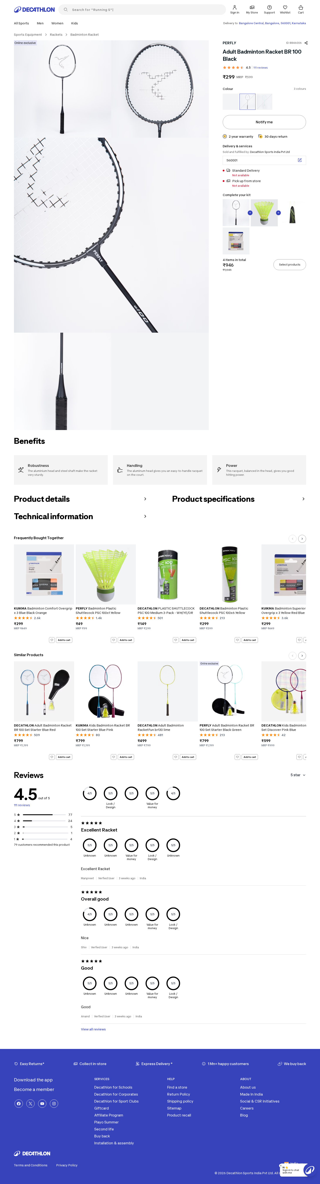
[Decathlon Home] (34, 10)
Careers (247, 1108)
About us (248, 1087)
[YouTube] (42, 1103)
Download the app (34, 1079)
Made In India (251, 1094)
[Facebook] (19, 1103)
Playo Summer (106, 1122)
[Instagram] (54, 1103)
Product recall (179, 1115)
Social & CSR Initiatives (260, 1101)
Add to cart (64, 640)
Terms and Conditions (30, 1165)
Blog (244, 1115)
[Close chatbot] (281, 1165)
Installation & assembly (114, 1143)
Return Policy (178, 1094)
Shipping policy (180, 1101)
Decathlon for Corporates (116, 1094)
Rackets (56, 34)
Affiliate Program (108, 1115)
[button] (23, 23)
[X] (30, 1103)
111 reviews (260, 67)
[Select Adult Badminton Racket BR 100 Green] (264, 102)
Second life (104, 1129)
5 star (295, 775)
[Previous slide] (292, 539)
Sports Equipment (28, 34)
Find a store (177, 1087)
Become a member (34, 1089)
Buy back (102, 1136)
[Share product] (306, 43)
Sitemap (174, 1108)
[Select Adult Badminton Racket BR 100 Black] (247, 102)
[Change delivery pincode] (299, 160)
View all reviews (93, 1029)
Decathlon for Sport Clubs (116, 1101)
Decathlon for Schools (113, 1087)
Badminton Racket (84, 34)
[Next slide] (302, 539)
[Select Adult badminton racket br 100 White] (231, 102)
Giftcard (101, 1108)
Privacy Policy (66, 1165)
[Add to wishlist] (52, 640)
